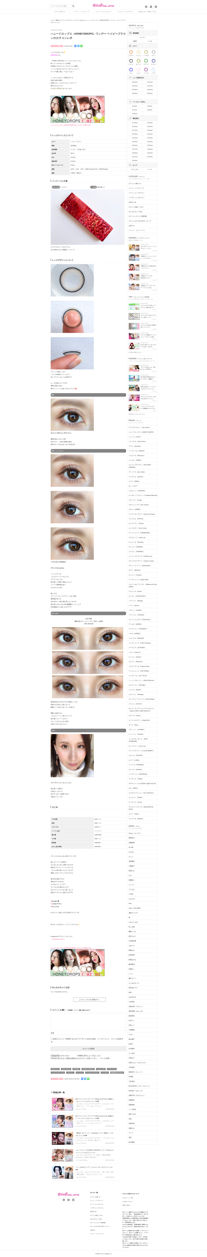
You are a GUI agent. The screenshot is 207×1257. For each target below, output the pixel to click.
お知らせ (132, 225)
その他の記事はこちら (134, 352)
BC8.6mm (55, 1069)
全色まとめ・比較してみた (147, 11)
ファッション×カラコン (103, 11)
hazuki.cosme (68, 46)
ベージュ (80, 1072)
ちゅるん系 (101, 1069)
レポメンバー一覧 (127, 1198)
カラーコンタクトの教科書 (138, 216)
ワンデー (105, 1072)
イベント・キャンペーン (137, 230)
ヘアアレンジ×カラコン (125, 11)
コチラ (133, 1222)
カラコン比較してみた (136, 207)
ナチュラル (112, 1069)
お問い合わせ (126, 1205)
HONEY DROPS (88, 1069)
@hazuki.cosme (58, 939)
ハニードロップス (58, 1072)
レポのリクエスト (127, 1201)
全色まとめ (132, 202)
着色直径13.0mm (117, 1072)
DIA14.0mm (66, 1069)
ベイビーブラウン (92, 1072)
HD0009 (76, 1069)
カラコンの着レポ (135, 183)
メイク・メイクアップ (81, 11)
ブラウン (70, 1072)
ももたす (155, 250)
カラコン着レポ (59, 11)
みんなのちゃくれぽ (135, 211)
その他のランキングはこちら (136, 414)
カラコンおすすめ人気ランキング (140, 221)
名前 (52, 1033)
